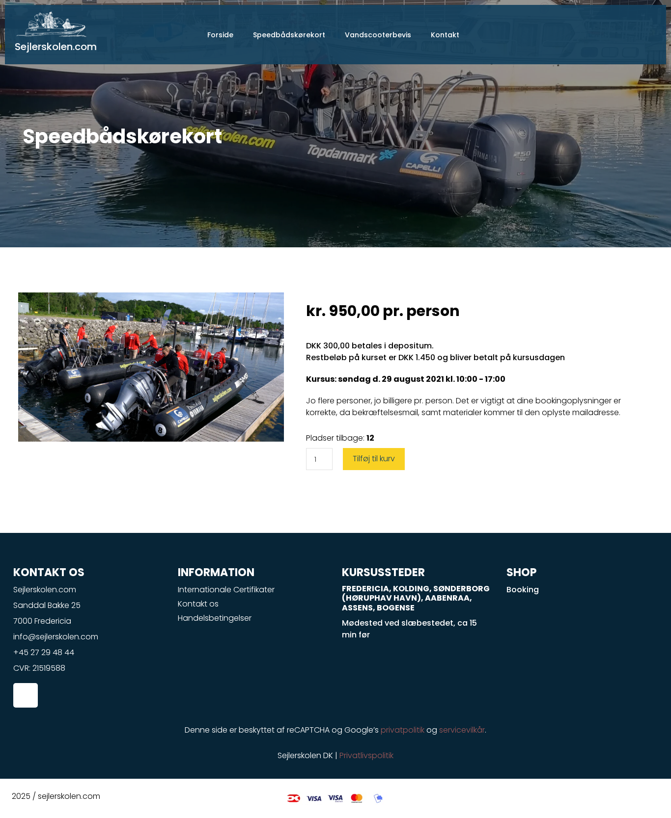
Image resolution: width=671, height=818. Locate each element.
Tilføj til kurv (374, 458)
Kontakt (445, 34)
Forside (220, 34)
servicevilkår (462, 730)
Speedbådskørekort (289, 34)
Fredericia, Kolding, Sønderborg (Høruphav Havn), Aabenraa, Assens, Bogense (416, 598)
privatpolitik (402, 730)
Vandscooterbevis (378, 34)
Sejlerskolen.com (56, 46)
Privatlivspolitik (366, 755)
